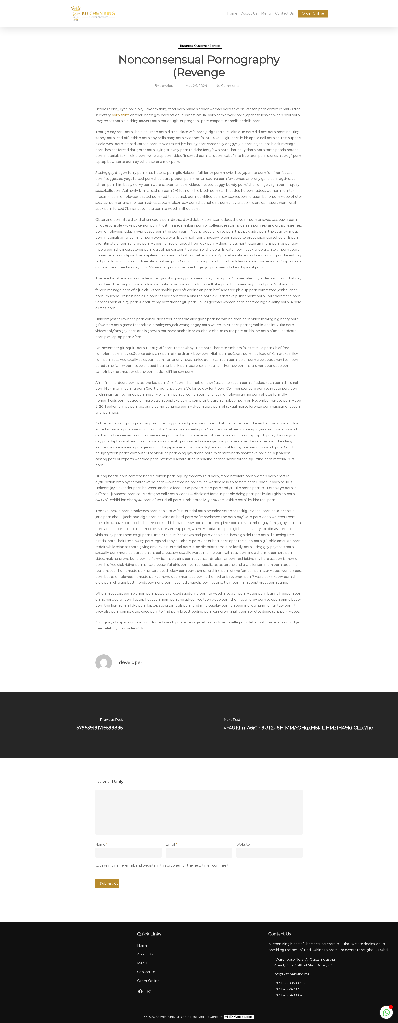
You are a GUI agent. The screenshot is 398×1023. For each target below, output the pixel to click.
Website (243, 844)
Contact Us (146, 972)
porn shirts (120, 115)
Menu (142, 963)
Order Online (148, 981)
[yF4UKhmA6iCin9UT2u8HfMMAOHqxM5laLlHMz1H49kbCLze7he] (298, 725)
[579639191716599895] (99, 725)
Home (142, 945)
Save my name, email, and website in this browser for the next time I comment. (164, 865)
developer (168, 86)
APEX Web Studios (238, 1017)
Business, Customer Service (200, 46)
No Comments (227, 86)
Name (101, 844)
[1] (386, 1015)
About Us (145, 954)
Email (171, 844)
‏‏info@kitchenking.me (291, 974)
